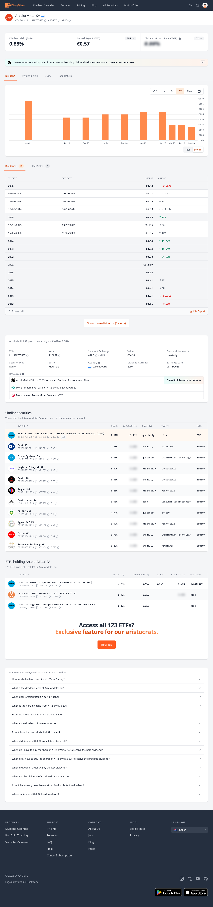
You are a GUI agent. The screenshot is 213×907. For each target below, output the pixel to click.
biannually (149, 468)
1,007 (146, 583)
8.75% (181, 583)
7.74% (121, 583)
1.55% (114, 457)
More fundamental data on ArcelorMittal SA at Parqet (46, 387)
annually (147, 446)
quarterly (148, 435)
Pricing (81, 5)
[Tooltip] (98, 362)
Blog (91, 842)
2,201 (146, 594)
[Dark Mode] (197, 5)
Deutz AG (23, 478)
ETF (199, 435)
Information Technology (176, 457)
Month (198, 149)
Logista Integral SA (30, 467)
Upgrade (106, 644)
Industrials (169, 468)
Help (50, 849)
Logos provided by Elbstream (21, 881)
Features (65, 5)
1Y (164, 91)
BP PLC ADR (24, 511)
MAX (189, 91)
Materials (168, 446)
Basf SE (22, 445)
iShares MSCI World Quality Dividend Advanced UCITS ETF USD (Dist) (61, 433)
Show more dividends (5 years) (106, 323)
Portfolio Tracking (16, 835)
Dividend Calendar (43, 5)
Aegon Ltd (24, 489)
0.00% (114, 501)
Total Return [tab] (65, 75)
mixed (165, 435)
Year (187, 149)
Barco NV (23, 533)
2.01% (114, 435)
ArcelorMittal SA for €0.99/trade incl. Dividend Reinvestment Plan (52, 380)
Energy (166, 512)
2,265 (146, 605)
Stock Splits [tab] (39, 166)
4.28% (114, 446)
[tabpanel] (106, 120)
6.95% (114, 534)
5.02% (114, 523)
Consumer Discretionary (176, 501)
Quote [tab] (48, 75)
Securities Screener (17, 842)
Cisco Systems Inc (29, 456)
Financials (168, 490)
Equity (201, 446)
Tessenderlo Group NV (31, 544)
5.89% (114, 468)
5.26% (114, 490)
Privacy (134, 835)
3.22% (114, 545)
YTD (155, 91)
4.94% (114, 512)
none (145, 501)
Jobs (91, 835)
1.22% (121, 605)
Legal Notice (137, 829)
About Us (94, 829)
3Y (172, 91)
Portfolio (131, 5)
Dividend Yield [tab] (30, 75)
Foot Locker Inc (28, 500)
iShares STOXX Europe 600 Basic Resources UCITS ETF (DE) (55, 582)
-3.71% (133, 435)
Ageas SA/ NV (26, 522)
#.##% (152, 43)
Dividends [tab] (13, 166)
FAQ (49, 842)
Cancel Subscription (59, 855)
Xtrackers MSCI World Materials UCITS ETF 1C (47, 593)
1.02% (121, 594)
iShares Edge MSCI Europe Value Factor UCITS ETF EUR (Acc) (57, 604)
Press (91, 849)
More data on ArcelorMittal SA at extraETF (39, 395)
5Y (180, 91)
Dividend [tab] (10, 75)
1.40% (114, 479)
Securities (110, 5)
